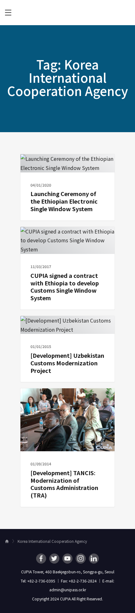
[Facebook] (41, 559)
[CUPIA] (67, 13)
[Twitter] (54, 559)
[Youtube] (67, 559)
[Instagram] (81, 559)
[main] (67, 277)
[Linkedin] (94, 559)
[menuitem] (8, 12)
